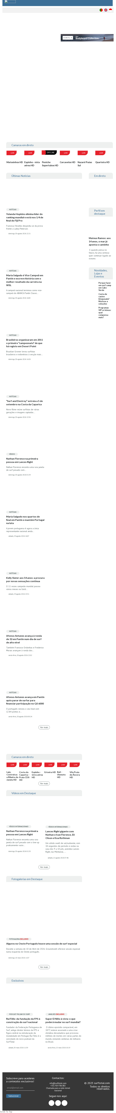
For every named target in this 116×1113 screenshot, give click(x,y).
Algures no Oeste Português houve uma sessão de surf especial (41, 943)
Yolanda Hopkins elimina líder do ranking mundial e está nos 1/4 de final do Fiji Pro (24, 217)
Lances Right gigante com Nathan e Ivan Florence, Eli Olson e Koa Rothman (60, 834)
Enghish (105, 10)
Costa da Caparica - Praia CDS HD (24, 776)
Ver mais (44, 727)
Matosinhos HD (14, 162)
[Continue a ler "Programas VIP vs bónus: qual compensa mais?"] (93, 310)
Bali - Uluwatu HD (61, 774)
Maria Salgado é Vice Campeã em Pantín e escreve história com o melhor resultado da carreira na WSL (24, 280)
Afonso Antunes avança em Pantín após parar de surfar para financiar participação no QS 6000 (25, 700)
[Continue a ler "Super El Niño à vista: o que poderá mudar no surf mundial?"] (63, 998)
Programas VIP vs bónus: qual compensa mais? (104, 312)
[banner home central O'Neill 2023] (44, 744)
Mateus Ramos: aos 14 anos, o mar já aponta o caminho (100, 241)
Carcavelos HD (67, 162)
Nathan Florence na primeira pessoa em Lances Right (22, 460)
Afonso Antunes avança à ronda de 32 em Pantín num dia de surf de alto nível (24, 639)
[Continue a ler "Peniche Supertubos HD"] (50, 155)
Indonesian (110, 10)
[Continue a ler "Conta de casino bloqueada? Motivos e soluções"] (93, 296)
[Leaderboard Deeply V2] (87, 37)
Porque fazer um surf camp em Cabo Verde (104, 286)
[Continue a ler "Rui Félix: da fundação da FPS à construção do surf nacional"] (24, 998)
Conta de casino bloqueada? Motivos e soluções (103, 299)
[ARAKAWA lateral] (101, 334)
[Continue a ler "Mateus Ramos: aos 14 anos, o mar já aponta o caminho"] (101, 227)
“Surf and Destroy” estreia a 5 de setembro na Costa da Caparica (24, 402)
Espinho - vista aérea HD (32, 164)
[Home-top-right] (86, 71)
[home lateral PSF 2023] (101, 382)
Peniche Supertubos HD (50, 164)
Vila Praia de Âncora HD (75, 775)
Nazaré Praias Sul (85, 164)
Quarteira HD (102, 162)
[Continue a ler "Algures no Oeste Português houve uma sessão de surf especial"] (44, 910)
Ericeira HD (50, 772)
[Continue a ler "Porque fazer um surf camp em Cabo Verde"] (93, 285)
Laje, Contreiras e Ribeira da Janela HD (12, 776)
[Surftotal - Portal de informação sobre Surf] (37, 23)
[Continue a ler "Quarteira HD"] (104, 155)
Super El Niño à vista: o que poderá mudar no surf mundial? (63, 1020)
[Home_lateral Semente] (101, 358)
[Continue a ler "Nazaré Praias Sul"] (86, 155)
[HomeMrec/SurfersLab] (86, 116)
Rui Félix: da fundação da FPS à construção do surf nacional (23, 1020)
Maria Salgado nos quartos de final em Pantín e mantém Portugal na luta (25, 519)
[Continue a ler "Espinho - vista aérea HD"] (33, 155)
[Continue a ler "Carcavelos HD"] (68, 155)
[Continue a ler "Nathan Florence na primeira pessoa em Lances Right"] (24, 810)
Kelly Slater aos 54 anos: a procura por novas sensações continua (25, 579)
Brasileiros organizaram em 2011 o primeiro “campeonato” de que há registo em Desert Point (24, 343)
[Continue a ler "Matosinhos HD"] (15, 155)
